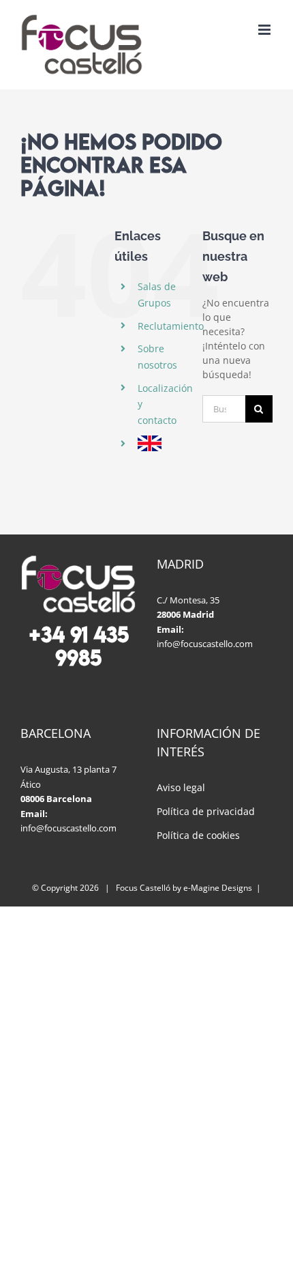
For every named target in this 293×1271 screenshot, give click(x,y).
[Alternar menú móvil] (265, 30)
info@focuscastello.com (205, 644)
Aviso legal (181, 787)
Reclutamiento (171, 325)
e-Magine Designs (217, 888)
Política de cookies (198, 835)
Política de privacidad (206, 811)
